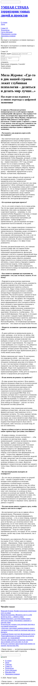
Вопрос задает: (6, 53)
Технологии (5, 30)
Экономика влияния (8, 36)
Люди (3, 24)
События (4, 26)
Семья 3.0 (4, 28)
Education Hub (10, 672)
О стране (4, 22)
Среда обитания (6, 32)
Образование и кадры (8, 34)
